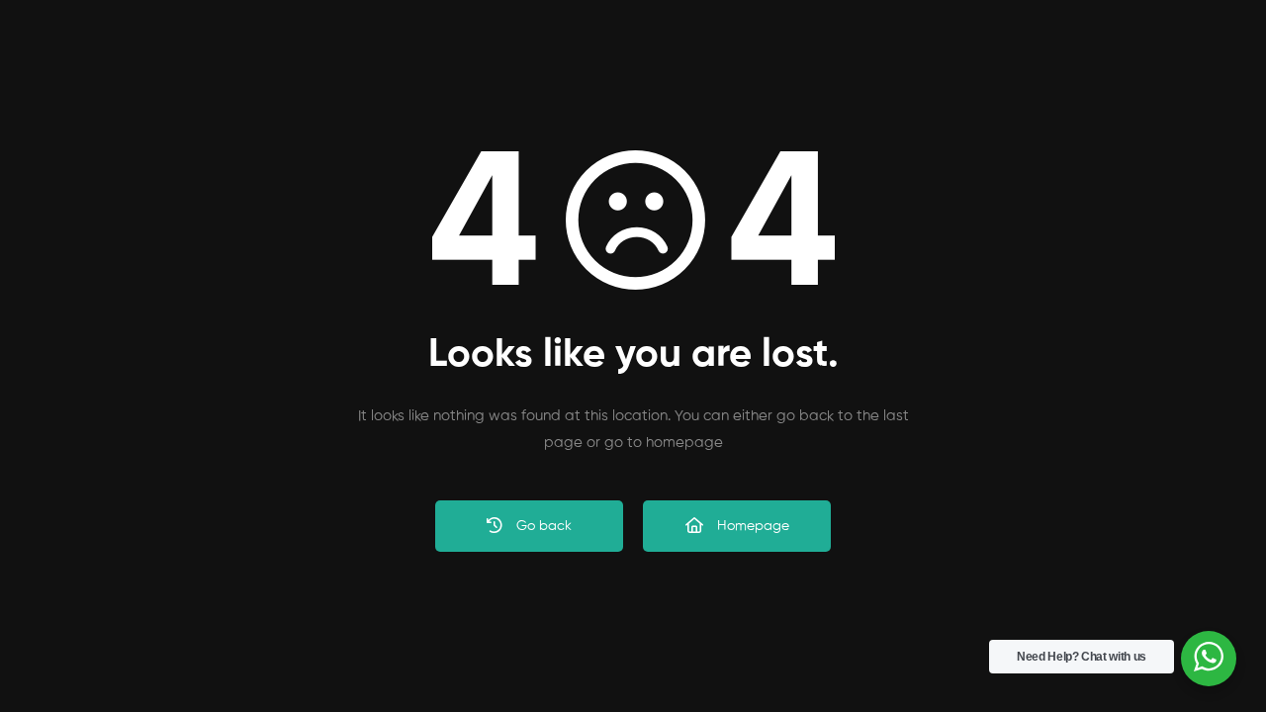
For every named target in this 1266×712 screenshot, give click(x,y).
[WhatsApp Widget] (1208, 656)
